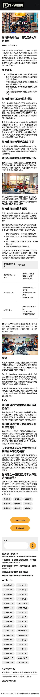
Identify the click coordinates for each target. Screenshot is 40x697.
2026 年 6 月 (8, 590)
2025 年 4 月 (8, 621)
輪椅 (5, 63)
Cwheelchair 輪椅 (30, 50)
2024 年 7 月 (22, 640)
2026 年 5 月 (22, 590)
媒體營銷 (5, 672)
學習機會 (18, 499)
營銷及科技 (13, 677)
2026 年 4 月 (8, 594)
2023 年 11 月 (22, 658)
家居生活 (12, 672)
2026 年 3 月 (22, 594)
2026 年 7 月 (22, 585)
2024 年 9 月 (22, 635)
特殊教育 (17, 504)
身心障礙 (28, 504)
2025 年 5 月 (22, 617)
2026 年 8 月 (8, 585)
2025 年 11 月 (22, 603)
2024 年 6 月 (8, 644)
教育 (21, 672)
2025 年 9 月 (22, 608)
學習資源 (28, 499)
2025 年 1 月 (22, 626)
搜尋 (5, 540)
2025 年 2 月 (8, 626)
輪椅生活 (28, 508)
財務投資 (12, 681)
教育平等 (7, 504)
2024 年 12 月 (8, 631)
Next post (20, 528)
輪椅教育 (17, 508)
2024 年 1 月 (22, 653)
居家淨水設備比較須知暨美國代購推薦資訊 (17, 576)
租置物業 (21, 677)
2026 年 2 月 (8, 599)
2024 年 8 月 (8, 640)
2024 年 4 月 (8, 649)
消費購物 (34, 672)
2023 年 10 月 (8, 662)
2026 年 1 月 (22, 599)
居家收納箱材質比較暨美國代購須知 (15, 572)
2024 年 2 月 (8, 653)
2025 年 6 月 (8, 617)
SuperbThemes (34, 694)
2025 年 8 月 (8, 612)
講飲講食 (5, 681)
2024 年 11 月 (22, 631)
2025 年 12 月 (8, 603)
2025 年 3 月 (22, 621)
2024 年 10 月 (8, 635)
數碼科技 (27, 672)
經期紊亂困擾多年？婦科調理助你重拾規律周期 (19, 556)
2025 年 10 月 (8, 608)
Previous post (20, 520)
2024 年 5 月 (22, 644)
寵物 (17, 672)
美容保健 (7, 499)
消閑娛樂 (5, 677)
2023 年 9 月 (22, 662)
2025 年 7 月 (22, 612)
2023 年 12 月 (8, 658)
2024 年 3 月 (22, 649)
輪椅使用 (7, 508)
